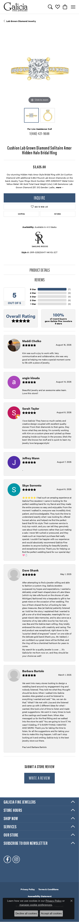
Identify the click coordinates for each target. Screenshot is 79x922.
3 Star (33, 296)
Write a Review (39, 778)
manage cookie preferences (35, 904)
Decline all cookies (26, 913)
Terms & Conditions (48, 889)
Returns (57, 213)
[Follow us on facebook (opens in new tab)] (7, 859)
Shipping (21, 213)
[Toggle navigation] (73, 7)
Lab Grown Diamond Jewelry (21, 21)
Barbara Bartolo (33, 671)
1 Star (33, 304)
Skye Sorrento (31, 485)
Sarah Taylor (30, 408)
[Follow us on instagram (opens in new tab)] (16, 859)
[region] (39, 68)
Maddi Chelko (31, 341)
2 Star (33, 300)
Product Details (40, 270)
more (59, 187)
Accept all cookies (51, 913)
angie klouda (31, 378)
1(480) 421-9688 (39, 133)
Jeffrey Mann (30, 458)
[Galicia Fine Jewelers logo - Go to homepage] (15, 7)
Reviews (39, 279)
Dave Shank (30, 570)
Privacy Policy (28, 889)
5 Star (33, 289)
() (69, 289)
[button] (50, 7)
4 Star (33, 293)
